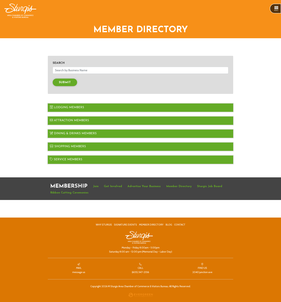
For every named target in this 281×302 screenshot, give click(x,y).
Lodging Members (68, 107)
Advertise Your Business (144, 186)
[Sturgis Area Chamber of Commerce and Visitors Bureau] (20, 11)
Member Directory (179, 186)
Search (59, 63)
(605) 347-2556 (140, 270)
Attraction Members (71, 120)
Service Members (67, 159)
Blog (169, 224)
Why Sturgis (104, 224)
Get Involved (113, 186)
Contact (179, 224)
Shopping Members (69, 146)
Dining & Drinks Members (75, 133)
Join (96, 186)
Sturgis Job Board (209, 186)
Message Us (78, 270)
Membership (68, 186)
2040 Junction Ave (202, 270)
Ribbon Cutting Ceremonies (69, 192)
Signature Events (125, 224)
